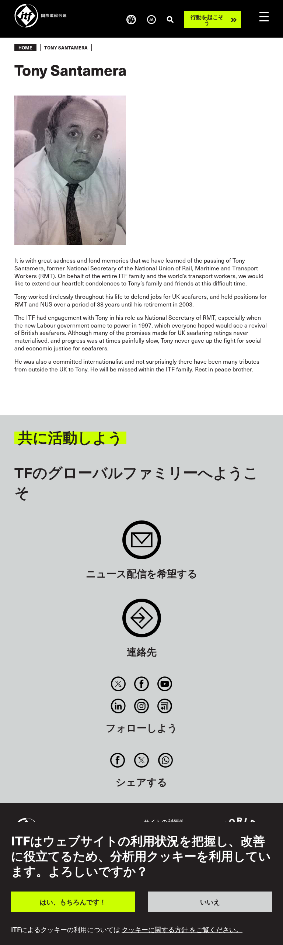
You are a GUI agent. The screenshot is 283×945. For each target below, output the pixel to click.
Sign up (141, 543)
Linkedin (118, 706)
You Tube (165, 683)
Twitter (118, 683)
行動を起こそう (207, 19)
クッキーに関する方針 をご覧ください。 (182, 929)
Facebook (141, 683)
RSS (165, 706)
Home (25, 48)
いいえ (210, 901)
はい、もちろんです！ (73, 901)
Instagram (141, 706)
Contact (141, 622)
